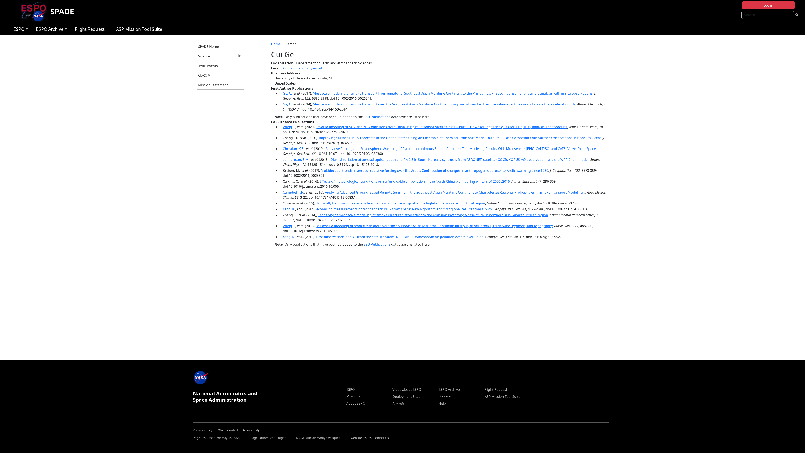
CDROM (204, 75)
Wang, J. (289, 127)
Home (276, 44)
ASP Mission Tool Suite (139, 29)
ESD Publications (377, 117)
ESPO (18, 30)
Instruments (208, 66)
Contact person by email (302, 68)
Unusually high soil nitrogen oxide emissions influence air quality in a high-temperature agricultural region (400, 203)
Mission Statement (213, 85)
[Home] (35, 11)
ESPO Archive (49, 30)
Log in (768, 5)
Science (203, 57)
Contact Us (381, 438)
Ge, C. (287, 93)
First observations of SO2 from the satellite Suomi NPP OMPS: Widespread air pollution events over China (399, 236)
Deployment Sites (406, 396)
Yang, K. (289, 209)
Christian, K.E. (293, 148)
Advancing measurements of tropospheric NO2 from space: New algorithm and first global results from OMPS (404, 209)
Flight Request (90, 29)
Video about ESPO (406, 389)
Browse (445, 396)
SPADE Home (208, 46)
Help (442, 403)
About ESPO (355, 403)
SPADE (62, 11)
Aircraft (398, 403)
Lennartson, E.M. (296, 159)
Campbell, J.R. (293, 192)
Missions (353, 396)
